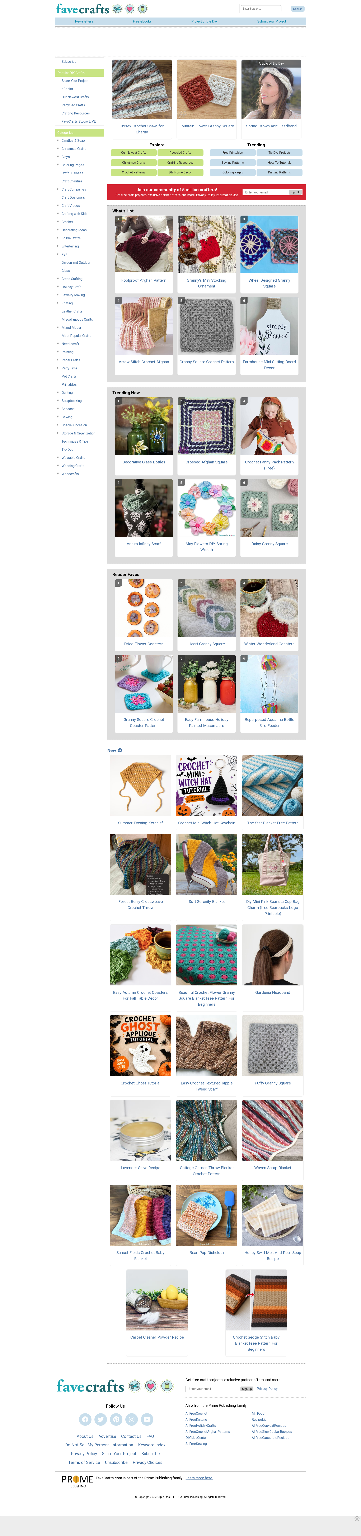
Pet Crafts (69, 376)
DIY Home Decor (180, 172)
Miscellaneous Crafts (77, 319)
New (111, 750)
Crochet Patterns (133, 172)
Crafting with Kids (75, 214)
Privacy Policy (205, 195)
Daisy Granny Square (269, 543)
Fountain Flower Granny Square (206, 126)
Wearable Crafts (73, 458)
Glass (66, 271)
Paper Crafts (71, 360)
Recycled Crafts (73, 105)
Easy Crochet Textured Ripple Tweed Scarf (207, 1086)
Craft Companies (74, 189)
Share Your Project (75, 81)
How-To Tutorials (279, 162)
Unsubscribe (116, 1462)
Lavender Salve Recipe (140, 1167)
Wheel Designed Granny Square (269, 283)
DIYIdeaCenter (196, 1438)
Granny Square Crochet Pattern (206, 361)
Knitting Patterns (279, 172)
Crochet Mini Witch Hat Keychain (206, 823)
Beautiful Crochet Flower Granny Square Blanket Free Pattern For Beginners (206, 998)
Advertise (107, 1436)
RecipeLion (260, 1420)
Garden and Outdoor (76, 263)
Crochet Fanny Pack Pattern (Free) (269, 465)
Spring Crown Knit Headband (271, 126)
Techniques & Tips (75, 441)
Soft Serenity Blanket (207, 901)
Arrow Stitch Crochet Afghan (144, 361)
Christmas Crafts (74, 149)
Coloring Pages (73, 165)
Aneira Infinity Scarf (144, 543)
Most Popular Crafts (76, 336)
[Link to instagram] (131, 1419)
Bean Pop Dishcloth (206, 1252)
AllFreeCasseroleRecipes (270, 1438)
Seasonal (68, 409)
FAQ (150, 1436)
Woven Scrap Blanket (272, 1167)
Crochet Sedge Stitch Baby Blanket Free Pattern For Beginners (256, 1343)
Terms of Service (84, 1462)
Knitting (67, 303)
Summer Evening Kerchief (140, 823)
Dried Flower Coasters (143, 643)
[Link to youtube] (147, 1419)
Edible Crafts (71, 238)
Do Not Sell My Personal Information (99, 1444)
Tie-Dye (67, 450)
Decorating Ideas (74, 230)
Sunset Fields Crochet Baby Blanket (140, 1255)
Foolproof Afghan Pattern (143, 280)
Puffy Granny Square (273, 1083)
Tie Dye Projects (279, 152)
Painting (68, 352)
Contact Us (131, 1436)
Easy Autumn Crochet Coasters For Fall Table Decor (140, 995)
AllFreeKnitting (196, 1420)
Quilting (67, 393)
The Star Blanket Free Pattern (273, 823)
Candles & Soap (73, 141)
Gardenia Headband (272, 992)
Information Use (227, 195)
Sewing (67, 417)
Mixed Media (71, 328)
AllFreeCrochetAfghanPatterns (208, 1432)
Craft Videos (71, 206)
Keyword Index (151, 1444)
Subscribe (69, 62)
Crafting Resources (76, 113)
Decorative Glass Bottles (143, 462)
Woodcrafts (70, 474)
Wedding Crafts (73, 466)
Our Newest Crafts (75, 97)
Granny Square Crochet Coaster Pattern (143, 722)
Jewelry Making (73, 295)
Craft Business (72, 173)
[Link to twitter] (100, 1419)
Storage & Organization (78, 433)
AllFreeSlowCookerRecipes (272, 1432)
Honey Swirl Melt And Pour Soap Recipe (272, 1255)
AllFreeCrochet (196, 1414)
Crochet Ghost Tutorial (140, 1083)
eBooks (67, 89)
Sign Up (295, 192)
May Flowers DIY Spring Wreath (207, 546)
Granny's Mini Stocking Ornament (206, 283)
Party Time (70, 368)
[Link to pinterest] (116, 1419)
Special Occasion (74, 425)
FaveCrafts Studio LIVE (79, 121)
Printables (69, 385)
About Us (85, 1436)
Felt (64, 254)
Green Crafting (72, 279)
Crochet (67, 222)
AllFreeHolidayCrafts (201, 1426)
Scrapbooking (72, 401)
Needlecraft (70, 344)
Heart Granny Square (206, 643)
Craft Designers (73, 198)
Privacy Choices (147, 1462)
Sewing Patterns (233, 162)
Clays (66, 157)
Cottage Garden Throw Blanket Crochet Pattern (207, 1170)
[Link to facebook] (85, 1419)
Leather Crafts (72, 311)
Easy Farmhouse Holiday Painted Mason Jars (206, 722)
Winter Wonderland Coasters (269, 643)
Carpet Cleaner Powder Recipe (157, 1337)
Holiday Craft (71, 287)
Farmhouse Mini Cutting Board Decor (269, 364)
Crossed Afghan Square (207, 462)
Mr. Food (258, 1414)
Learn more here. (199, 1478)
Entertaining (70, 246)
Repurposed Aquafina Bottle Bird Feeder (269, 722)
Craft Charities (72, 181)
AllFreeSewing (196, 1444)
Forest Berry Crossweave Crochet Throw (140, 904)
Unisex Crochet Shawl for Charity (142, 129)
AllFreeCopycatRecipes (269, 1426)
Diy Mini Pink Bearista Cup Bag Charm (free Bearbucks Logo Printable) (273, 907)
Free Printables (233, 152)
